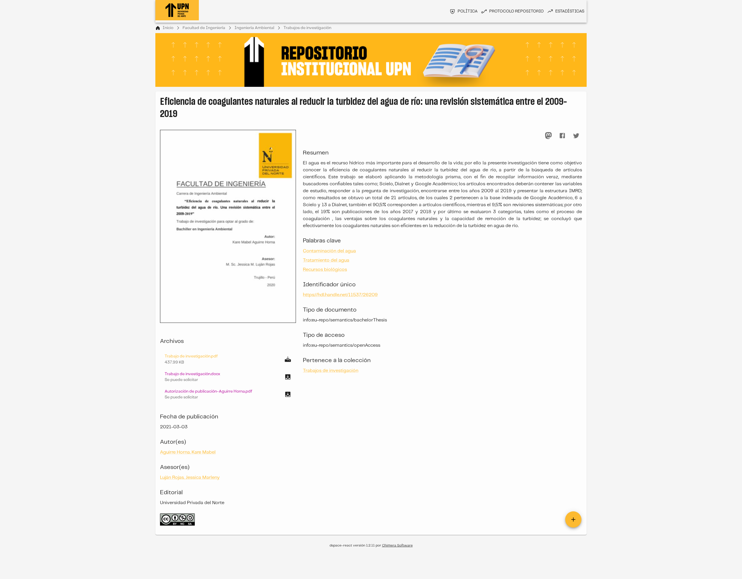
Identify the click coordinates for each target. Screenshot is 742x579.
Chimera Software (397, 545)
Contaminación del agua (329, 251)
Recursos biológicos (325, 269)
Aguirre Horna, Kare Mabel (188, 452)
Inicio (168, 28)
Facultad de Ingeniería (204, 28)
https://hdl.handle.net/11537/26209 (340, 295)
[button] (228, 377)
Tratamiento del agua (326, 260)
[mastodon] (548, 135)
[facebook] (562, 135)
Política (468, 11)
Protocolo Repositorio (516, 11)
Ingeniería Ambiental (254, 28)
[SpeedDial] (573, 519)
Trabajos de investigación (307, 28)
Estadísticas (569, 11)
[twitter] (576, 135)
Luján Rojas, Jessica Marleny (190, 477)
